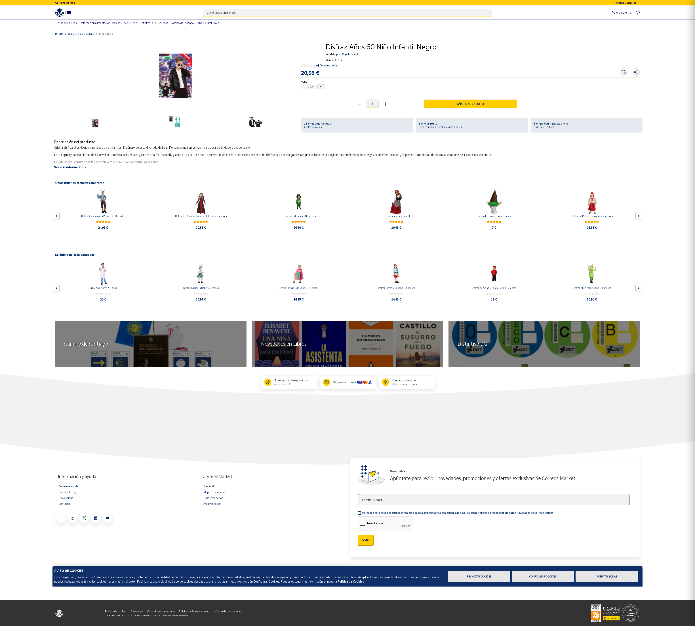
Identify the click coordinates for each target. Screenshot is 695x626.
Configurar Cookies (543, 576)
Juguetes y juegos (81, 34)
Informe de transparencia (228, 611)
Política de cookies (116, 611)
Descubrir (209, 486)
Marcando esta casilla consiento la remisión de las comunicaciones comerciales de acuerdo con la (457, 512)
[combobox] (347, 12)
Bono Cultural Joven (207, 22)
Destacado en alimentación (94, 22)
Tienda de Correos (66, 22)
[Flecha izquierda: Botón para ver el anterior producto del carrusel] (56, 216)
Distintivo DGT (148, 22)
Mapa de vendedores (215, 492)
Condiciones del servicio (161, 611)
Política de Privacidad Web (194, 611)
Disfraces (106, 34)
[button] (385, 103)
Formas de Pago (68, 492)
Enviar (365, 540)
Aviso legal (137, 611)
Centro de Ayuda (313, 126)
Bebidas (116, 22)
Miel (135, 22)
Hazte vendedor (213, 497)
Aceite (127, 22)
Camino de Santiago (182, 22)
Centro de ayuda (68, 486)
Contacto (64, 503)
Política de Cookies (351, 581)
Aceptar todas (607, 576)
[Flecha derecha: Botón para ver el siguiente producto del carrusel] (638, 216)
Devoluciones (66, 497)
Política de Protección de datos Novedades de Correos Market (515, 512)
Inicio (59, 34)
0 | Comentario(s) (326, 65)
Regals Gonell (350, 54)
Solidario (164, 22)
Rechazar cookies (479, 576)
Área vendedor (212, 503)
